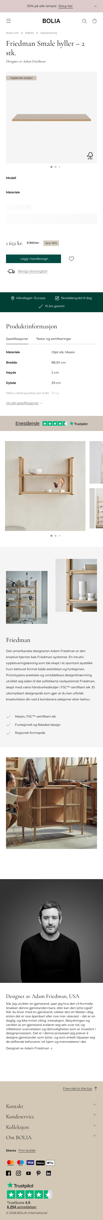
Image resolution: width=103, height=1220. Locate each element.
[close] (95, 6)
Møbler (29, 32)
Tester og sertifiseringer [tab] (53, 339)
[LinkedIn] (48, 1173)
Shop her (65, 6)
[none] (51, 20)
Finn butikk (27, 1150)
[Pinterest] (38, 1173)
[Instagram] (18, 1173)
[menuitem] (8, 20)
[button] (51, 167)
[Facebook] (8, 1173)
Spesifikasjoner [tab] (17, 339)
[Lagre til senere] (71, 258)
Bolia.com (12, 32)
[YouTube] (28, 1173)
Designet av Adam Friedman (27, 1048)
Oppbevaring (48, 32)
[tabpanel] (51, 378)
